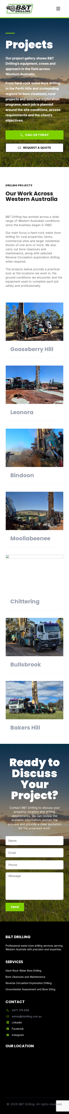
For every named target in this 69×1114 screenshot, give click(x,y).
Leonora (21, 412)
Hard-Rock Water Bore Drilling (23, 970)
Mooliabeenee (30, 538)
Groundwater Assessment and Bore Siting (30, 989)
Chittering (25, 601)
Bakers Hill (25, 728)
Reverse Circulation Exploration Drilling (29, 983)
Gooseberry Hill (31, 349)
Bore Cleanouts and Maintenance (25, 976)
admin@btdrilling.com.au (27, 1016)
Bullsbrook (25, 664)
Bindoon (22, 475)
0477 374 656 (20, 1010)
